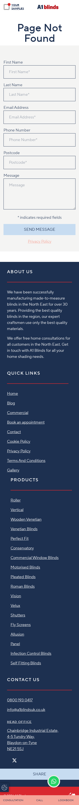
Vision (16, 596)
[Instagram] (20, 758)
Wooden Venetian (26, 519)
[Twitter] (14, 760)
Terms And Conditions (26, 460)
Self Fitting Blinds (26, 663)
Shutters (18, 615)
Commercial (17, 412)
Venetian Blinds (24, 529)
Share (39, 774)
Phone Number (17, 130)
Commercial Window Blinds (35, 557)
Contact (14, 431)
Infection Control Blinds (31, 653)
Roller (16, 500)
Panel (15, 644)
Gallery (13, 470)
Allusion (17, 634)
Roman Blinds (23, 586)
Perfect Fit (20, 538)
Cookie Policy (18, 441)
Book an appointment (26, 422)
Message (11, 175)
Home (12, 393)
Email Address (16, 107)
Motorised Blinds (25, 567)
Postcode (12, 152)
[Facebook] (9, 758)
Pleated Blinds (23, 576)
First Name (13, 62)
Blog (11, 403)
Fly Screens (21, 624)
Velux (15, 605)
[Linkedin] (27, 758)
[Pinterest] (23, 758)
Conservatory (22, 548)
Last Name (13, 85)
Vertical (17, 509)
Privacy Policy (39, 241)
